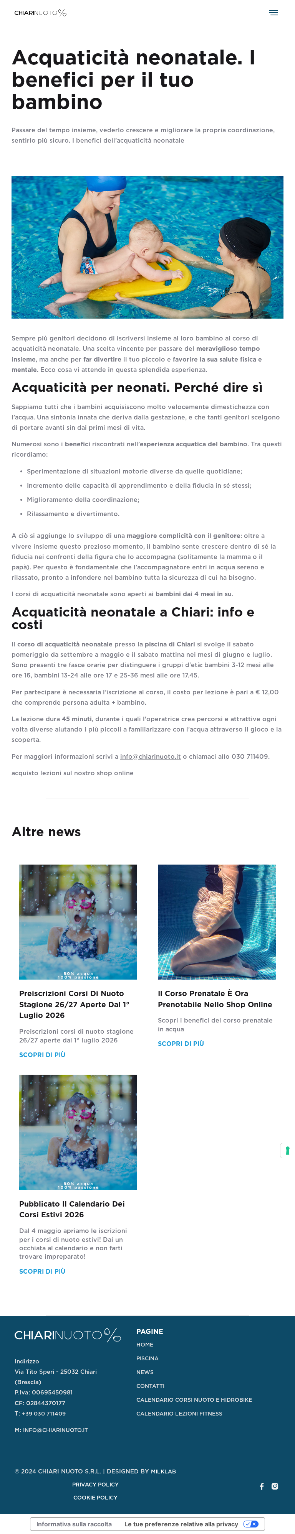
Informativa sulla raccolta (74, 1524)
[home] (40, 12)
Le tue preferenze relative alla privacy (181, 1524)
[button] (273, 13)
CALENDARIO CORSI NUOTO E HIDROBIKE (194, 1400)
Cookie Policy (95, 1498)
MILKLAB (163, 1471)
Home (144, 1345)
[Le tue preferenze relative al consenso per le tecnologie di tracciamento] (287, 1150)
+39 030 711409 (44, 1414)
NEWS (145, 1372)
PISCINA (147, 1358)
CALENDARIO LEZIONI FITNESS (179, 1414)
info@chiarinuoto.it (150, 756)
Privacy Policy (95, 1484)
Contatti (150, 1386)
